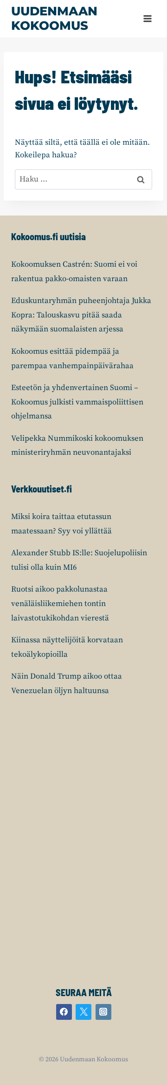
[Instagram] (103, 1012)
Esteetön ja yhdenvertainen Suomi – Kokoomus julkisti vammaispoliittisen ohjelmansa (77, 402)
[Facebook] (64, 1012)
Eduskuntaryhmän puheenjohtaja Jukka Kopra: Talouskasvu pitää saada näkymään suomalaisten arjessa (81, 315)
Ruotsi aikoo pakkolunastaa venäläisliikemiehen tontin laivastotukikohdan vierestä (60, 603)
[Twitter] (83, 1012)
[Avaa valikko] (147, 18)
